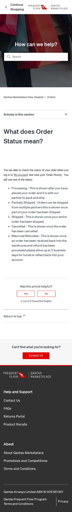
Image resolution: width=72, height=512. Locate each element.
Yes (26, 293)
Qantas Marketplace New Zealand (23, 97)
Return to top (13, 316)
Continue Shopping (17, 7)
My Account (21, 174)
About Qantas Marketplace (24, 453)
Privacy (63, 501)
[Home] (48, 7)
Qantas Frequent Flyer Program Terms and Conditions (25, 501)
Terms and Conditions (20, 469)
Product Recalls (15, 424)
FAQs (7, 408)
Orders (51, 97)
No (46, 293)
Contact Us (36, 355)
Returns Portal (14, 416)
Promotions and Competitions (25, 461)
